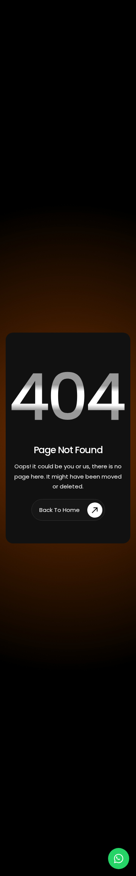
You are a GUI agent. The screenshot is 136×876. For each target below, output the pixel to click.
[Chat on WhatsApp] (118, 858)
